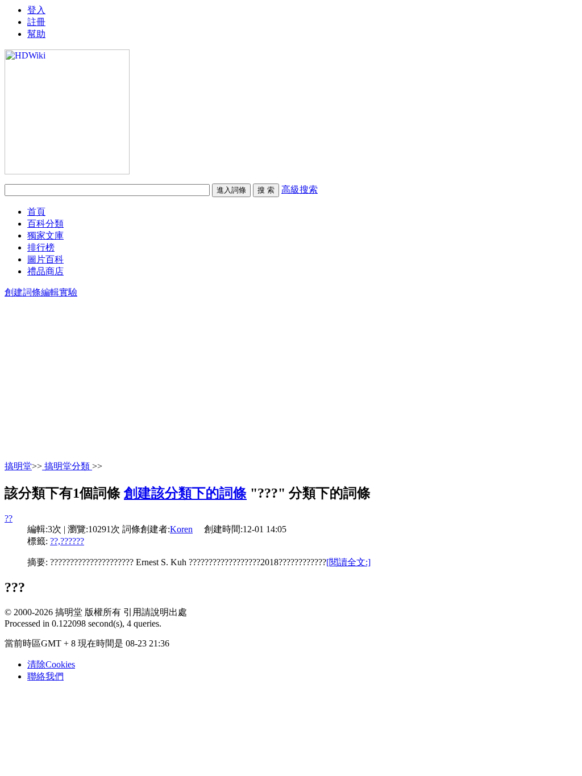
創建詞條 (23, 292)
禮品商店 (45, 271)
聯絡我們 (45, 676)
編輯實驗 (59, 292)
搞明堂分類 (67, 466)
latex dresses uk (33, 9)
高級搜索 (299, 189)
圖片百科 (45, 259)
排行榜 (41, 247)
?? (9, 518)
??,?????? (67, 541)
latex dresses (27, 19)
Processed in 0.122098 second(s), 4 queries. (83, 623)
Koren (181, 529)
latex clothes (27, 30)
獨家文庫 (45, 235)
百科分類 (45, 223)
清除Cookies (51, 664)
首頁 (36, 211)
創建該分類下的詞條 (185, 493)
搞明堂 (18, 466)
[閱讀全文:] (348, 562)
